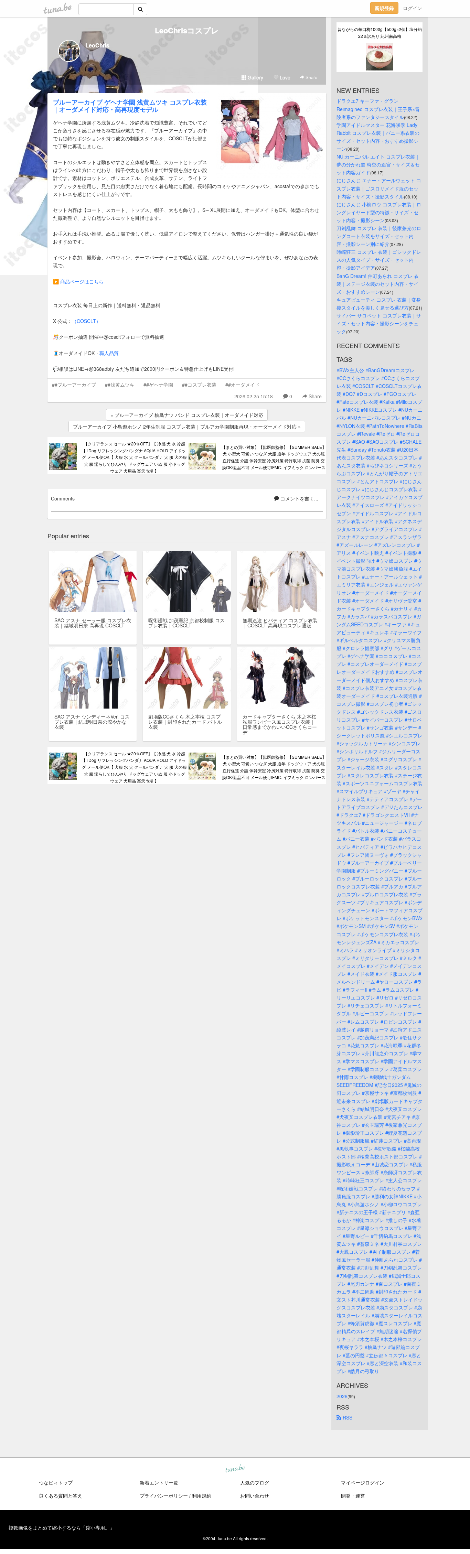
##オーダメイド (242, 384)
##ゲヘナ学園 (158, 384)
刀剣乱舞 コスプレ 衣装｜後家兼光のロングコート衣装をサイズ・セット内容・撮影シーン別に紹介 (379, 236)
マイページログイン (362, 1482)
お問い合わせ (254, 1495)
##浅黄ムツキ (120, 384)
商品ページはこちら (82, 281)
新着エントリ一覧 (159, 1482)
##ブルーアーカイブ (74, 384)
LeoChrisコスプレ (187, 30)
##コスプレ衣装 (199, 384)
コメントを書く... (298, 498)
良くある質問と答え (60, 1495)
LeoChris (97, 45)
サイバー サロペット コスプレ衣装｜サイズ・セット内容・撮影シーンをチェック (379, 323)
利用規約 (201, 1495)
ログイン (412, 7)
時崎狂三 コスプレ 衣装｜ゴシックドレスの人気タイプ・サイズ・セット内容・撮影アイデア (379, 259)
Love (284, 77)
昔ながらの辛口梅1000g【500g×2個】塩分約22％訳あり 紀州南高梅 (380, 32)
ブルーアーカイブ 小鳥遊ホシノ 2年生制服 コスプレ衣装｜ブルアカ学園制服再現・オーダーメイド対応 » (187, 426)
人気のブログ (254, 1482)
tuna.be (234, 1469)
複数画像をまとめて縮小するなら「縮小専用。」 (62, 1527)
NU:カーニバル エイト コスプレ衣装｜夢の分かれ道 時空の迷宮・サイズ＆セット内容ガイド (378, 164)
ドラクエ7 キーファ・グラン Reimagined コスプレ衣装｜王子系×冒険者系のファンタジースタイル (378, 108)
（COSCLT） (86, 320)
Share (310, 77)
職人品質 (109, 352)
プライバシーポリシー (164, 1495)
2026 (342, 1396)
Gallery (254, 77)
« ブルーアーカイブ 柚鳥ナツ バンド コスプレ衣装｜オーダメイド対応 (186, 414)
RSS (346, 1417)
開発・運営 (353, 1495)
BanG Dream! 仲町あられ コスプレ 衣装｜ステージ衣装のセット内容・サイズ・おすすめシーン (378, 283)
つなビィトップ (56, 1482)
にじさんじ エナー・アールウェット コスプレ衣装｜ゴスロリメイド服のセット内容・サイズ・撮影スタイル (379, 188)
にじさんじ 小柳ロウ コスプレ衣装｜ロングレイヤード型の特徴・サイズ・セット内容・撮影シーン (379, 212)
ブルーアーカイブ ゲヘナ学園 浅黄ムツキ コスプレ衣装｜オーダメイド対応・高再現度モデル (130, 106)
